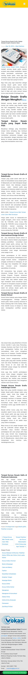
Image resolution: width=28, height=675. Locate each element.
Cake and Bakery (7, 567)
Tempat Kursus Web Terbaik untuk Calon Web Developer (7, 540)
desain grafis (22, 526)
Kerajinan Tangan (7, 577)
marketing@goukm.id (13, 668)
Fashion (4, 570)
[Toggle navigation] (24, 4)
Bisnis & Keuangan (7, 564)
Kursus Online (6, 583)
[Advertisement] (14, 26)
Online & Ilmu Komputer (9, 600)
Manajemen (5, 590)
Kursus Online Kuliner (8, 587)
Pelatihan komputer (7, 529)
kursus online (17, 638)
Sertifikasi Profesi (7, 606)
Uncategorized (9, 526)
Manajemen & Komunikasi (9, 593)
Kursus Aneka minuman (9, 561)
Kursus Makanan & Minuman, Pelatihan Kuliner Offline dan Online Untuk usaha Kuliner (13, 555)
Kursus (24, 100)
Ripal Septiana (20, 46)
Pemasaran (5, 603)
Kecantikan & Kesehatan (9, 574)
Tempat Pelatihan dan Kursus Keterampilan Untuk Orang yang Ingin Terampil (20, 541)
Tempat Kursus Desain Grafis (10, 67)
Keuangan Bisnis (7, 580)
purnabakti (4, 635)
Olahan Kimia (6, 596)
